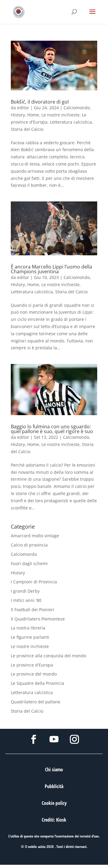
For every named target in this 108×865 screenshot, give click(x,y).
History (18, 115)
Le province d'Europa (32, 665)
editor (23, 107)
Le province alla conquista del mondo (48, 655)
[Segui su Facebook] (34, 739)
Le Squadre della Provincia (37, 683)
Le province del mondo (34, 674)
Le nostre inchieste (60, 115)
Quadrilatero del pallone (35, 702)
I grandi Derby (25, 591)
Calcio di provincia (29, 545)
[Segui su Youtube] (54, 739)
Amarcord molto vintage (35, 535)
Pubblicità (54, 786)
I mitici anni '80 (26, 600)
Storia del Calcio (27, 129)
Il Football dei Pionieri (32, 609)
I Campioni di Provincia (34, 582)
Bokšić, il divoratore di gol (40, 101)
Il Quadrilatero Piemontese (38, 619)
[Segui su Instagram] (74, 739)
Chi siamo (54, 769)
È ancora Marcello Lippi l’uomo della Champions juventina (51, 269)
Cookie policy (54, 803)
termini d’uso (89, 836)
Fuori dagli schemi (29, 563)
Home (33, 115)
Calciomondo (77, 107)
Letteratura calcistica (71, 122)
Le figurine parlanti (30, 637)
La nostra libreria (28, 628)
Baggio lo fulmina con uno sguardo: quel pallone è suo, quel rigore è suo (52, 429)
